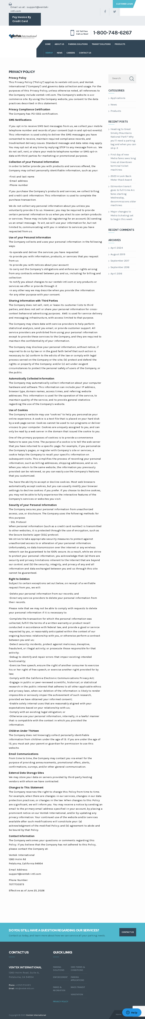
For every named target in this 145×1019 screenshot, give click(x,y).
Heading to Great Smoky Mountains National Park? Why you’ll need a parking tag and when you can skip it (123, 138)
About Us (59, 44)
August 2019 (118, 254)
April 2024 (117, 247)
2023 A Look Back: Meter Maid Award (121, 177)
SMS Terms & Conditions (78, 968)
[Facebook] (104, 12)
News (59, 53)
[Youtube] (131, 12)
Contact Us (85, 53)
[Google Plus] (122, 12)
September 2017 (120, 260)
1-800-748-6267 (112, 32)
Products (116, 110)
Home (48, 44)
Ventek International (36, 1015)
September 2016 (120, 267)
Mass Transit (78, 987)
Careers (70, 53)
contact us (128, 932)
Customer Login (124, 4)
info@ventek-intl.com (24, 988)
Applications (118, 98)
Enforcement (60, 977)
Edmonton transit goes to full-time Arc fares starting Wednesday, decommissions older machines (123, 196)
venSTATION (77, 994)
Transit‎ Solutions (101, 44)
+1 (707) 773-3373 (23, 985)
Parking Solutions (78, 44)
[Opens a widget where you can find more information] (131, 1012)
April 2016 (116, 273)
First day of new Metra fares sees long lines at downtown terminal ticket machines (123, 162)
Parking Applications (77, 978)
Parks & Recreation (59, 988)
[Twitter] (113, 12)
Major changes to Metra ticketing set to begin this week (122, 215)
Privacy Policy (22, 72)
